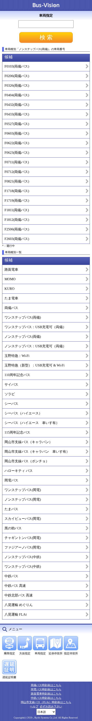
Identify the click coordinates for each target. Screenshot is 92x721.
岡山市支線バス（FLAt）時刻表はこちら (46, 702)
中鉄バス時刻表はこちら (46, 697)
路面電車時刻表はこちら (46, 693)
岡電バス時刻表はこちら (46, 689)
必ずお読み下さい (51, 706)
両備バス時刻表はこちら (46, 685)
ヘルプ (34, 706)
